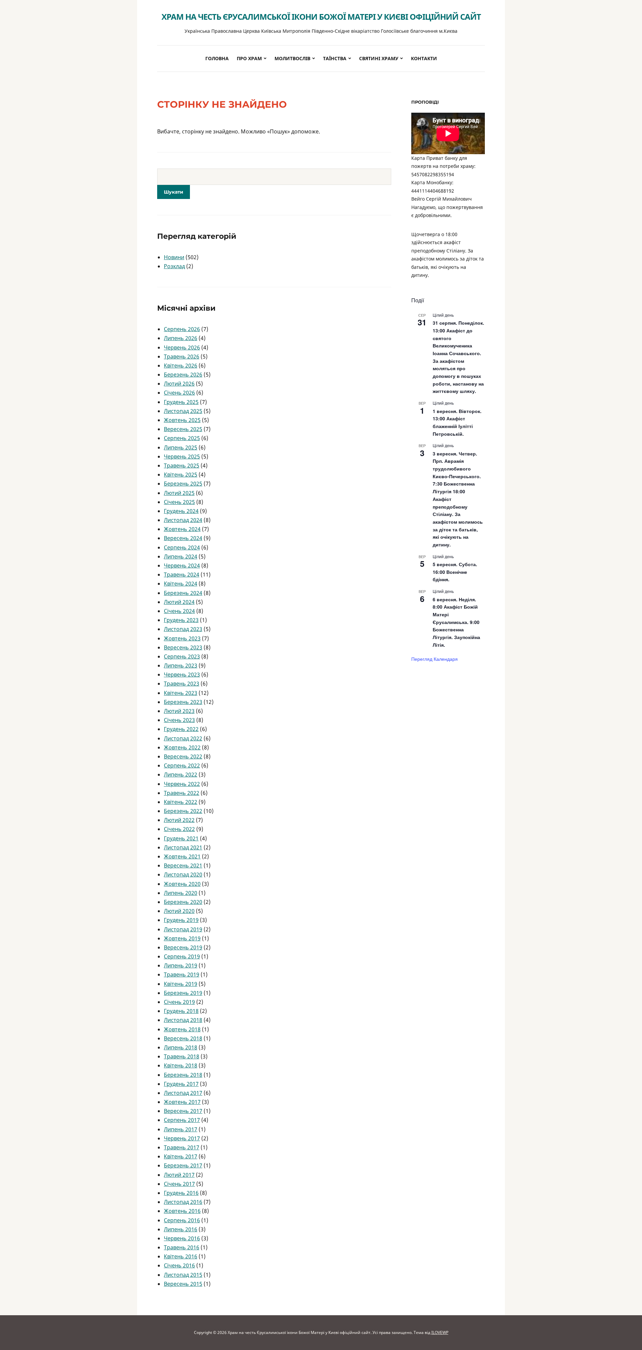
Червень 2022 (182, 784)
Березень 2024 (183, 593)
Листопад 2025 (183, 411)
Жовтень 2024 (182, 529)
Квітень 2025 (180, 474)
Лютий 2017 (179, 1174)
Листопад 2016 (183, 1202)
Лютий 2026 (179, 383)
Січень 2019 (179, 1002)
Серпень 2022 (182, 765)
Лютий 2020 (179, 911)
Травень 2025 (181, 465)
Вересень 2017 (183, 1111)
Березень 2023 (183, 702)
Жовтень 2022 (182, 747)
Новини (174, 257)
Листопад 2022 (183, 738)
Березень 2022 (183, 811)
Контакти (424, 58)
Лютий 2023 (179, 711)
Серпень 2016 (182, 1220)
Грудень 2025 (181, 402)
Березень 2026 (183, 374)
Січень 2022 (179, 829)
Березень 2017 (183, 1165)
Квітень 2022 (180, 802)
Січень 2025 (179, 502)
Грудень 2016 (181, 1193)
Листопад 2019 (183, 929)
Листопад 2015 (183, 1274)
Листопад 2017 (183, 1093)
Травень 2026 (181, 356)
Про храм (249, 58)
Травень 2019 (181, 974)
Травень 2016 (181, 1247)
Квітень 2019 (180, 984)
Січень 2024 (179, 611)
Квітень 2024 (180, 583)
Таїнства (334, 58)
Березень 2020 (183, 902)
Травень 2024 (181, 574)
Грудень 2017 (181, 1083)
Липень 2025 (180, 447)
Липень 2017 (180, 1129)
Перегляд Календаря (434, 658)
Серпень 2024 (182, 547)
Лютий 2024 (179, 602)
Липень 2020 (180, 893)
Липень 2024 (180, 556)
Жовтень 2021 (182, 856)
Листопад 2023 (183, 629)
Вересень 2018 (183, 1038)
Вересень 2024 (183, 538)
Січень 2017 (179, 1183)
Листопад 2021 (183, 847)
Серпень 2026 (182, 329)
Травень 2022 (181, 793)
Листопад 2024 (183, 520)
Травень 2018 (181, 1056)
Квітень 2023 (180, 693)
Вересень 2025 (183, 429)
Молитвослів (292, 58)
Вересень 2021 (183, 865)
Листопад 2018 (183, 1020)
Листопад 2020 (183, 874)
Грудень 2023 (181, 620)
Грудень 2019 (181, 920)
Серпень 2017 (182, 1120)
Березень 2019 (183, 993)
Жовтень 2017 (182, 1102)
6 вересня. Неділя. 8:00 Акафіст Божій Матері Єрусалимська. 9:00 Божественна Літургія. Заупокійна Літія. (456, 622)
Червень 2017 (182, 1138)
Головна (217, 58)
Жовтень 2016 (182, 1211)
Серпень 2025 (182, 438)
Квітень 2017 (180, 1156)
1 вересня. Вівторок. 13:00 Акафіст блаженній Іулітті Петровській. (457, 422)
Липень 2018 (180, 1047)
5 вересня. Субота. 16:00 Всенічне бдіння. (455, 572)
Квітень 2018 (180, 1065)
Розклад (174, 266)
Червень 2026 (182, 347)
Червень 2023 (182, 674)
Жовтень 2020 (182, 884)
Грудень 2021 (181, 838)
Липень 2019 (180, 965)
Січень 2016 (179, 1265)
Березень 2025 (183, 483)
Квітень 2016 (180, 1256)
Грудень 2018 (181, 1011)
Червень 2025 (182, 456)
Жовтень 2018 (182, 1029)
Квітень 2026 (180, 365)
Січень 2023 (179, 720)
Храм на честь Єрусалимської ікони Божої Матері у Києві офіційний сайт (321, 16)
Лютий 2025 (179, 493)
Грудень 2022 (181, 729)
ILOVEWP (439, 1332)
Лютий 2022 (179, 820)
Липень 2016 (180, 1229)
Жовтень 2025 (182, 420)
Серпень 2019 (182, 956)
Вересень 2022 (183, 756)
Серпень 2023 (182, 656)
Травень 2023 (181, 683)
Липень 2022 (180, 774)
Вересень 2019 (183, 947)
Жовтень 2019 (182, 938)
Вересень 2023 (183, 647)
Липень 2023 (180, 665)
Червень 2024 (182, 565)
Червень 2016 (182, 1238)
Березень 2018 (183, 1074)
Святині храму (378, 58)
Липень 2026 (180, 338)
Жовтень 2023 (182, 638)
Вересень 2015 (183, 1283)
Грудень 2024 (181, 511)
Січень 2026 (179, 392)
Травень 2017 (181, 1147)
